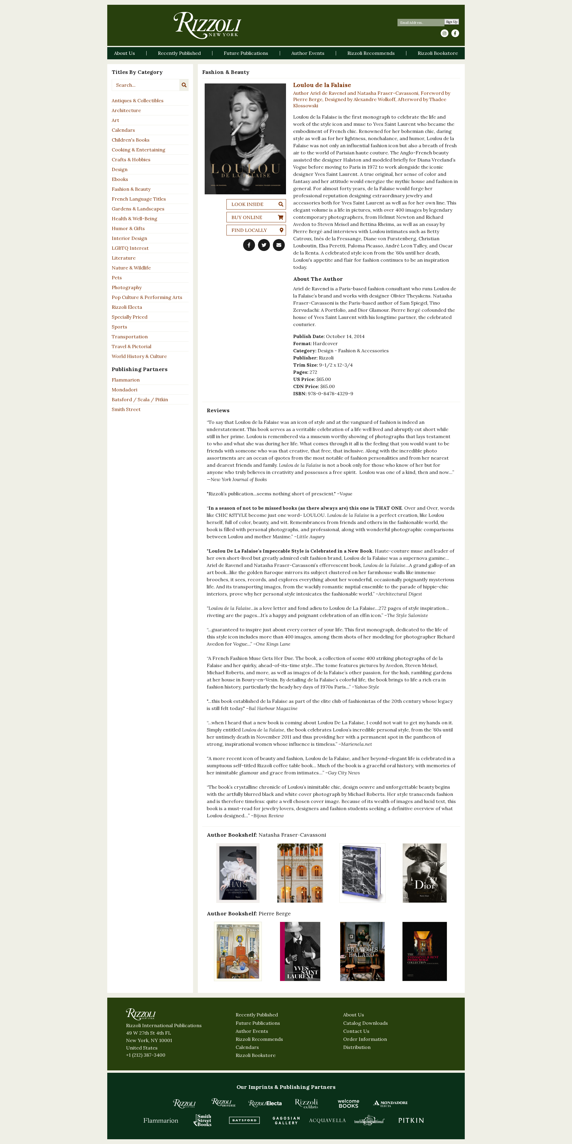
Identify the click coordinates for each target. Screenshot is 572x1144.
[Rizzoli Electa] (265, 1103)
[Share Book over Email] (279, 245)
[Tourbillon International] (369, 1120)
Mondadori (124, 390)
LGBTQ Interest (130, 248)
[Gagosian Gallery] (286, 1120)
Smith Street (126, 409)
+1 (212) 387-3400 (145, 1055)
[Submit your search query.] (184, 85)
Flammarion (126, 380)
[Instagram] (444, 33)
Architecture (126, 110)
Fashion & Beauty (131, 189)
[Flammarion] (161, 1120)
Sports (119, 327)
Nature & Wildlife (131, 268)
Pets (117, 277)
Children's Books (131, 140)
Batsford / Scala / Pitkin (140, 399)
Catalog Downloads (365, 1023)
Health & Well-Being (134, 218)
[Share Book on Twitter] (264, 245)
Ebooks (120, 179)
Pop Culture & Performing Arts (147, 297)
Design (120, 169)
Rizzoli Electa (127, 307)
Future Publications (258, 1023)
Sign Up (452, 22)
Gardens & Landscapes (138, 209)
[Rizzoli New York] (207, 25)
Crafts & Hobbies (131, 159)
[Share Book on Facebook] (249, 245)
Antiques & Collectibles (138, 100)
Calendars (123, 130)
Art (115, 120)
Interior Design (129, 238)
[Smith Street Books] (202, 1120)
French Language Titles (139, 199)
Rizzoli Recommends (259, 1039)
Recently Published (257, 1015)
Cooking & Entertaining (138, 150)
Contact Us (356, 1031)
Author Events (252, 1031)
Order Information (365, 1039)
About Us (353, 1015)
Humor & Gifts (128, 228)
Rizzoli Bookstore (256, 1055)
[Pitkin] (411, 1120)
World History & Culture (139, 356)
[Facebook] (455, 33)
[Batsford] (244, 1120)
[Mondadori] (390, 1103)
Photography (127, 287)
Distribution (357, 1047)
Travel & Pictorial (131, 346)
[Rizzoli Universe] (223, 1102)
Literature (124, 258)
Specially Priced (129, 317)
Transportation (130, 337)
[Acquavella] (328, 1120)
